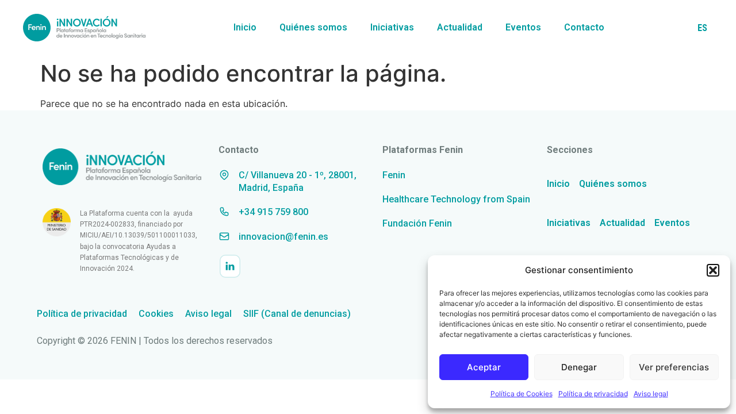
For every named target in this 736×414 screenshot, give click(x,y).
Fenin (393, 175)
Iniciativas (392, 27)
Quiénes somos (313, 27)
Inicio (244, 27)
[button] (713, 270)
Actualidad (459, 27)
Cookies (156, 313)
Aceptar (484, 367)
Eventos (523, 27)
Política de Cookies (521, 393)
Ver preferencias (674, 367)
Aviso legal (651, 393)
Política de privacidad (593, 393)
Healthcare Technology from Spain (456, 199)
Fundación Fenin (417, 223)
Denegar (579, 367)
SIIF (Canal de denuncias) (297, 313)
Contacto (584, 27)
